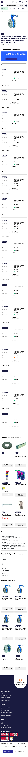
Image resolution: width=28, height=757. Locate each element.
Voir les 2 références (20, 465)
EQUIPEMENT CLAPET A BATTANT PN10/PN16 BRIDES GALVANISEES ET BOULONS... (7, 658)
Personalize (14, 755)
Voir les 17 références (6, 668)
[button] (16, 2)
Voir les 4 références (20, 495)
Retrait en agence (5, 708)
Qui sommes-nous (5, 693)
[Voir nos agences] (20, 2)
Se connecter (10, 59)
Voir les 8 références (20, 668)
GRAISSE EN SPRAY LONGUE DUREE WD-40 (7, 485)
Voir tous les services (6, 715)
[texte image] (7, 445)
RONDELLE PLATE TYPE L (6, 455)
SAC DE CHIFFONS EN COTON (20, 485)
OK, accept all (8, 751)
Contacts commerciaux (6, 712)
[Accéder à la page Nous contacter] (23, 2)
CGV (2, 723)
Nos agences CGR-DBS (6, 695)
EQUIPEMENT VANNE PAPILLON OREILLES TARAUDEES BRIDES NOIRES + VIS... (20, 629)
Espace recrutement (6, 698)
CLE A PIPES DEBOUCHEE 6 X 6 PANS (6, 515)
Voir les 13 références (6, 465)
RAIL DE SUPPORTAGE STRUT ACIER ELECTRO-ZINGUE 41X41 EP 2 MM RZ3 (20, 455)
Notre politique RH (5, 700)
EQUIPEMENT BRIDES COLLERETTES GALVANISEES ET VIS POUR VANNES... (20, 658)
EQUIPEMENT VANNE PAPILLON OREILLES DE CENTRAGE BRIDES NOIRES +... (7, 629)
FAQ (2, 722)
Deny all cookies (19, 751)
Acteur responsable (5, 697)
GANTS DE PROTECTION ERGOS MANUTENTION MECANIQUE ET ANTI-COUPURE (20, 515)
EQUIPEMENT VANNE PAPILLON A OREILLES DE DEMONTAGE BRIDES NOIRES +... (7, 599)
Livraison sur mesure (6, 707)
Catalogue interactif (5, 713)
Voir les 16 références (6, 638)
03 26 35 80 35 (20, 684)
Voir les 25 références (6, 609)
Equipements (3, 11)
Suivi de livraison (5, 710)
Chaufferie (12, 8)
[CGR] (2, 2)
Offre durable (4, 8)
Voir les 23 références (20, 638)
